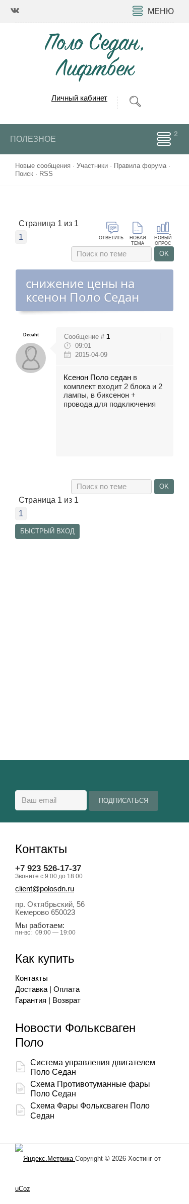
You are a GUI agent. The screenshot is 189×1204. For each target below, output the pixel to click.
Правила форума (140, 165)
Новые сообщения (43, 165)
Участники (92, 165)
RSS (46, 173)
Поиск (24, 173)
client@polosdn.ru (44, 889)
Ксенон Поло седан (97, 378)
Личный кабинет (79, 98)
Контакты (31, 978)
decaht (31, 334)
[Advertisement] (94, 635)
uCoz (22, 1188)
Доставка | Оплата (47, 989)
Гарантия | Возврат (48, 1000)
